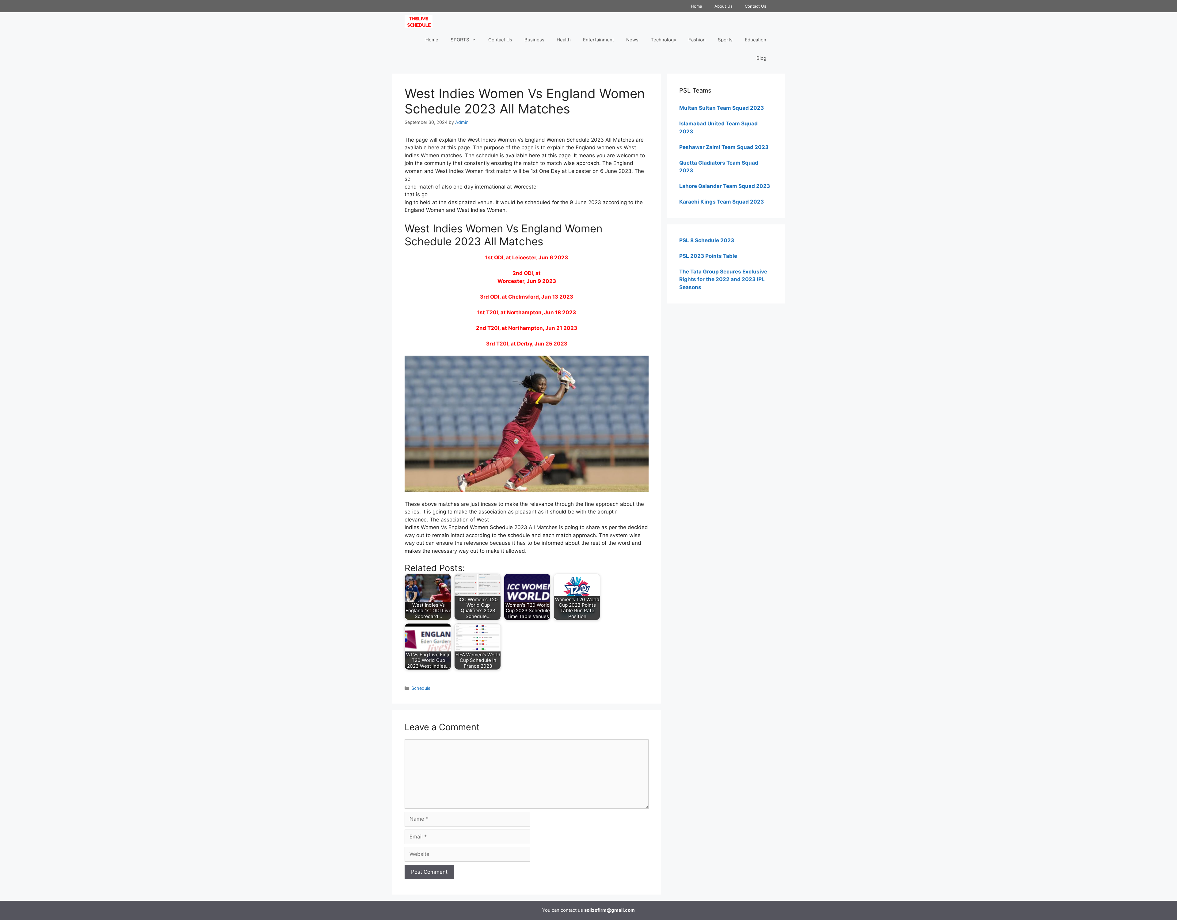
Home (696, 6)
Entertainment (598, 40)
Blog (761, 58)
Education (755, 40)
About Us (723, 6)
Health (564, 40)
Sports (725, 40)
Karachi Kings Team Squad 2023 (721, 202)
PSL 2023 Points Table (708, 256)
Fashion (697, 40)
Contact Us (755, 6)
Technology (663, 40)
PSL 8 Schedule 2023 (706, 240)
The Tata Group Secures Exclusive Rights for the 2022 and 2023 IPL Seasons (723, 279)
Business (534, 40)
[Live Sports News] (420, 21)
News (632, 40)
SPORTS (460, 40)
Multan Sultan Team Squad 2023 (721, 108)
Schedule (420, 688)
